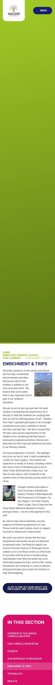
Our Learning (12, 358)
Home (6, 352)
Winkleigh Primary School (21, 355)
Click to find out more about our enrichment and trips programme (27, 588)
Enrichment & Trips (38, 358)
